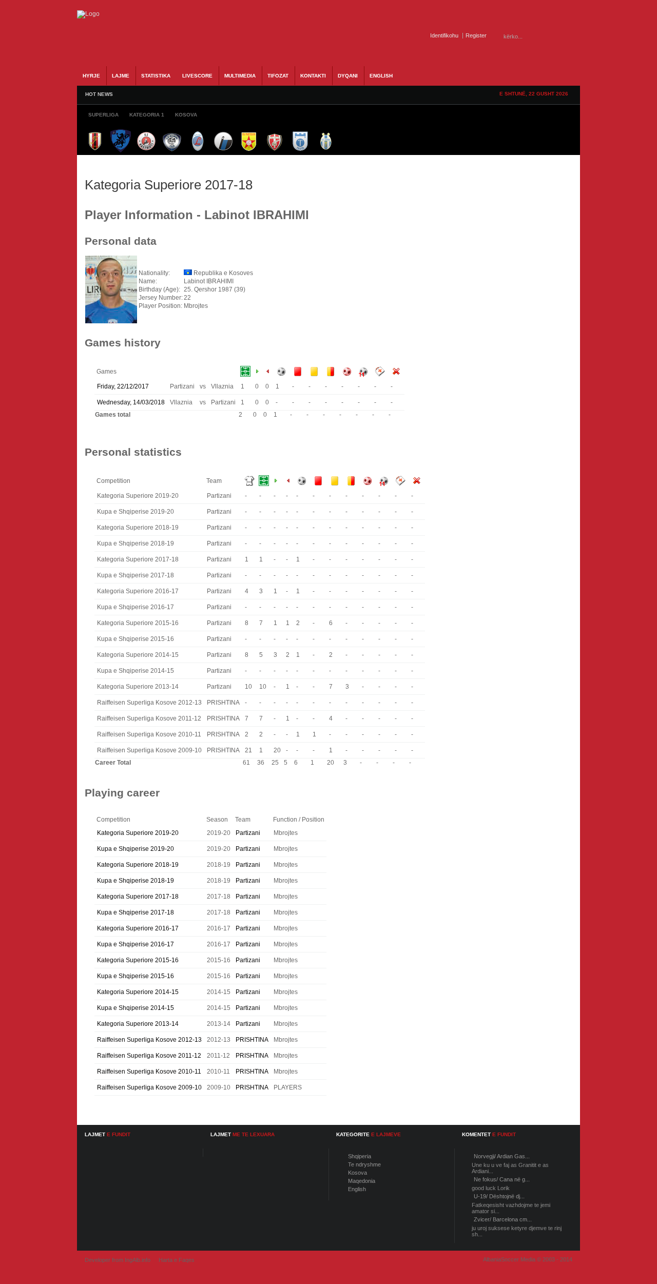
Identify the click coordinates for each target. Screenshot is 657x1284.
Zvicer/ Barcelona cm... (503, 1219)
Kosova (357, 1173)
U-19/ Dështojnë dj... (499, 1196)
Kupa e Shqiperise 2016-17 (135, 944)
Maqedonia (361, 1181)
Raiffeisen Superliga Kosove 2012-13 (149, 1039)
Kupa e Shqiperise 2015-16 (135, 976)
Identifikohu (444, 35)
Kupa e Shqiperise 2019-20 (135, 848)
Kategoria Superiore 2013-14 (138, 1023)
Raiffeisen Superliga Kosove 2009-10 (149, 1087)
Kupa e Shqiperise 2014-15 (135, 1007)
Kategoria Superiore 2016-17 (138, 928)
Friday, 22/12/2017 (123, 386)
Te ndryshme (364, 1164)
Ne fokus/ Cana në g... (502, 1179)
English (357, 1189)
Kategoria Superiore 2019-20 (138, 832)
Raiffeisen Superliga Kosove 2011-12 (149, 1055)
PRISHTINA (252, 1039)
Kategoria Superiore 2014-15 (138, 992)
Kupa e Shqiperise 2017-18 (135, 912)
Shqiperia (359, 1156)
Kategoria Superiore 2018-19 (138, 864)
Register (476, 35)
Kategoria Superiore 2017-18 (138, 896)
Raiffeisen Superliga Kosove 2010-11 (149, 1071)
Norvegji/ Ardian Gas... (502, 1156)
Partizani (248, 832)
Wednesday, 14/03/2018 (131, 402)
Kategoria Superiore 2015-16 (138, 960)
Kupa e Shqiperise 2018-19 (135, 880)
